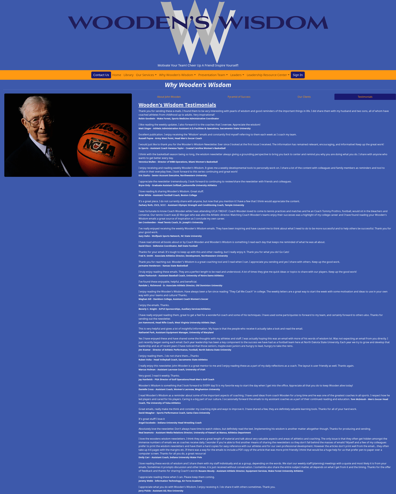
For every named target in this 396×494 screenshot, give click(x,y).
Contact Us (101, 75)
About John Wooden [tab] (169, 96)
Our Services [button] (145, 75)
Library (128, 75)
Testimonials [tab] (365, 96)
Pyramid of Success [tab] (239, 96)
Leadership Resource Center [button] (267, 75)
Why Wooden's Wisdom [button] (176, 75)
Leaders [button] (236, 75)
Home (116, 75)
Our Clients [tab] (304, 96)
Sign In (298, 75)
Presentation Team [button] (211, 75)
